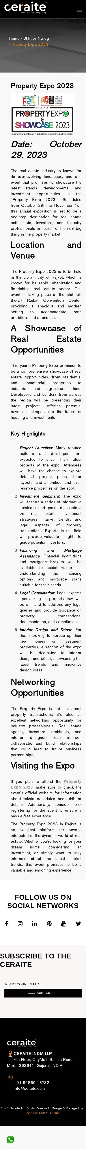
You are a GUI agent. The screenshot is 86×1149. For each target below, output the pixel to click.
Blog (45, 38)
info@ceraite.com (29, 1088)
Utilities (30, 38)
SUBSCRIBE (46, 993)
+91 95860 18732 (31, 1082)
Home (14, 38)
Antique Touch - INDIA (43, 1113)
